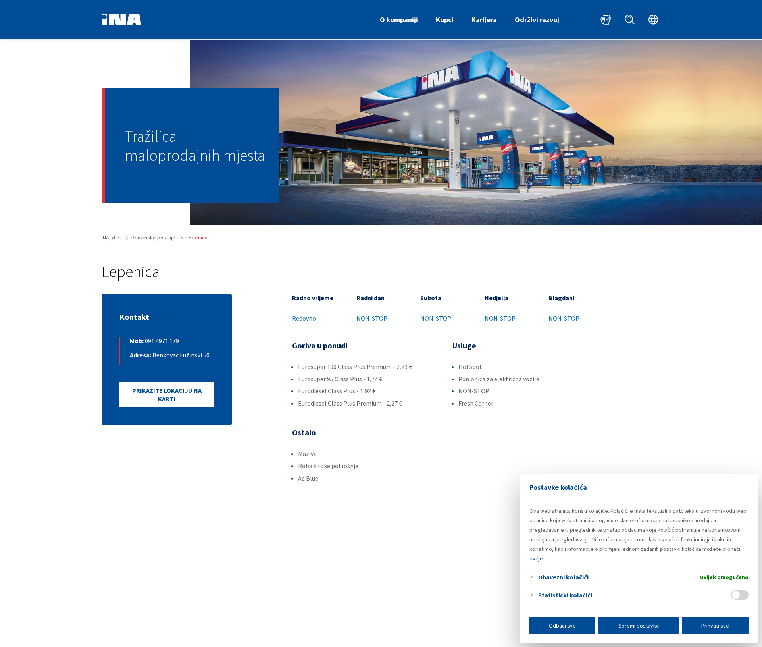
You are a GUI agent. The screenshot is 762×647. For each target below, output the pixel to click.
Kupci (445, 19)
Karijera (484, 19)
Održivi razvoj (537, 19)
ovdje (536, 558)
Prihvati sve (715, 625)
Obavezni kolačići (563, 577)
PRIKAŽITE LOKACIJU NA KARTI (167, 394)
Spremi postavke (638, 625)
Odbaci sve (562, 625)
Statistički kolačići (565, 595)
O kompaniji (399, 19)
